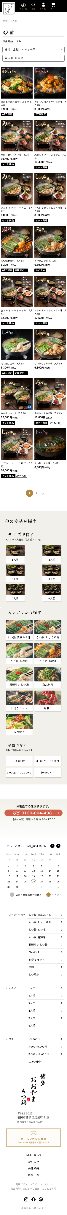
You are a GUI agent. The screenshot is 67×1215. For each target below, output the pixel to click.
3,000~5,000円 (37, 1046)
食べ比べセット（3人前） (14, 413)
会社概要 (33, 1168)
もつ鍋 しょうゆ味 (39, 922)
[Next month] (58, 846)
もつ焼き (33, 974)
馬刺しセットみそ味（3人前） (16, 155)
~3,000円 (34, 1039)
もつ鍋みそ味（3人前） (46, 261)
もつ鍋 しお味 (37, 929)
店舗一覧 (33, 1175)
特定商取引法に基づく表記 (25, 1189)
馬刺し (32, 967)
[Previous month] (52, 846)
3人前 (14, 21)
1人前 (31, 988)
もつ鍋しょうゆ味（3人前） (48, 363)
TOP (5, 21)
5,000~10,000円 (38, 1054)
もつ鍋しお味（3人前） (13, 363)
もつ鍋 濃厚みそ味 (39, 915)
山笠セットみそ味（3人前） (48, 413)
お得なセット (36, 959)
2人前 (32, 995)
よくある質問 (49, 1189)
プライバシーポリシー (42, 1184)
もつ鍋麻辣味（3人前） (13, 261)
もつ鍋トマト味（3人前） (47, 463)
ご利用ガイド (20, 1184)
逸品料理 (33, 952)
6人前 (32, 1025)
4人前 (32, 1010)
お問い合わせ (33, 1155)
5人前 (32, 1018)
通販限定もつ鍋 (38, 944)
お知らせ (33, 1162)
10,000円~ (35, 1061)
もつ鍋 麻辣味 (37, 937)
